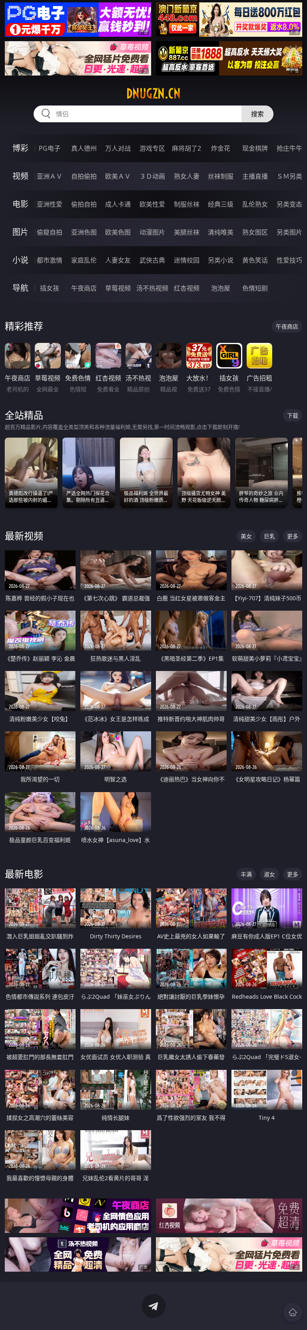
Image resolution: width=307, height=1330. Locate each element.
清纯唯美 (220, 232)
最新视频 (24, 535)
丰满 (246, 874)
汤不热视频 (152, 288)
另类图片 (289, 232)
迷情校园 (186, 260)
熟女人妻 (186, 176)
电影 (20, 204)
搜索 (257, 114)
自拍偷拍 (84, 176)
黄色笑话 (255, 260)
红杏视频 (186, 288)
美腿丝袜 (186, 232)
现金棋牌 (255, 148)
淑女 (269, 874)
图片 (20, 232)
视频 (20, 176)
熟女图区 (255, 232)
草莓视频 (118, 288)
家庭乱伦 (84, 260)
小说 (20, 260)
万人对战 (118, 148)
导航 (20, 288)
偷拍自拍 (84, 204)
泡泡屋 (220, 288)
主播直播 (255, 176)
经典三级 (220, 204)
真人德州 (84, 148)
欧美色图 (118, 232)
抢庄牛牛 (289, 148)
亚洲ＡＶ (49, 176)
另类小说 (220, 260)
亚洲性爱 (49, 204)
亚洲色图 (84, 232)
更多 (292, 536)
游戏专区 (152, 148)
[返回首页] (292, 1312)
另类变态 (289, 204)
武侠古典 (152, 260)
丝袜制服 (220, 176)
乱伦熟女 (255, 204)
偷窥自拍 (49, 232)
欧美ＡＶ (118, 176)
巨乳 (269, 536)
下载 (292, 415)
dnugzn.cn (153, 94)
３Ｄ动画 (152, 176)
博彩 (20, 148)
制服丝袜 (186, 204)
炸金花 (220, 148)
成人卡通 (118, 204)
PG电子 (49, 148)
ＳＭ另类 (289, 176)
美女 (246, 536)
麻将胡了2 (186, 148)
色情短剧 (255, 288)
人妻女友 (118, 260)
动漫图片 (152, 232)
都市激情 (49, 260)
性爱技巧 (289, 260)
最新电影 (24, 873)
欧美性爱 (152, 204)
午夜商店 (84, 288)
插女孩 (49, 288)
